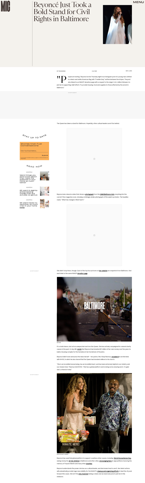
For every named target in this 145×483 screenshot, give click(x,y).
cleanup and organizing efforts (108, 471)
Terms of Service (43, 157)
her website (103, 271)
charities (89, 463)
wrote (79, 349)
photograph (89, 194)
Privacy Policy (23, 158)
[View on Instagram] (94, 159)
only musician (83, 474)
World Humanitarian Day (122, 458)
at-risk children (74, 461)
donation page (82, 273)
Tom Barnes (62, 71)
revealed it (115, 357)
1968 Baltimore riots (107, 194)
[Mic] (5, 6)
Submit (45, 155)
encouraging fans (105, 461)
